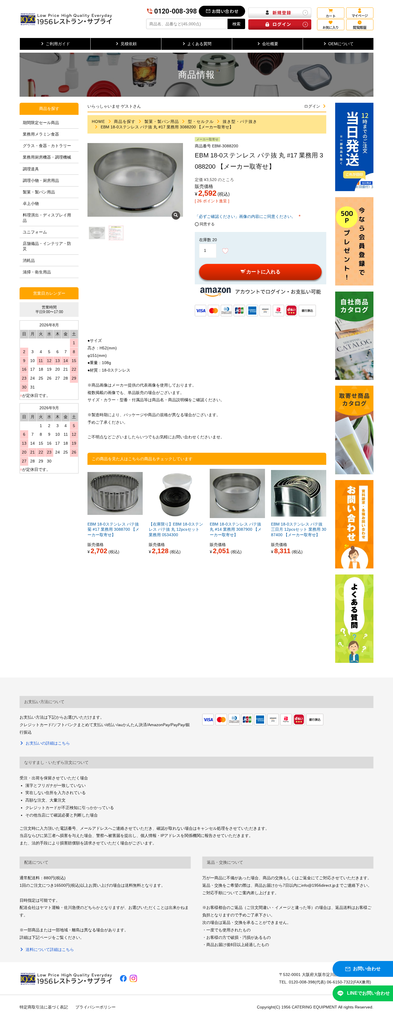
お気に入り (331, 27)
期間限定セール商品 (41, 122)
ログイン (312, 106)
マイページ (360, 15)
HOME (98, 121)
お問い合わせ (225, 11)
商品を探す (125, 121)
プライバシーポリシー (95, 1007)
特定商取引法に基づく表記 (44, 1007)
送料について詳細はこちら (50, 949)
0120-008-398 (175, 11)
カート (330, 15)
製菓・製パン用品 (161, 121)
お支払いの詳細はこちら (48, 743)
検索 (236, 24)
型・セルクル (201, 121)
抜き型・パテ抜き (240, 121)
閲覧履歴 (359, 27)
